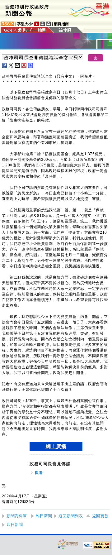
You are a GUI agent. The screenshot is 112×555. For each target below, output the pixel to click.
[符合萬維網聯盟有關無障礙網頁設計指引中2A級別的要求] (96, 545)
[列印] (31, 65)
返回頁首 (100, 516)
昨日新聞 (44, 516)
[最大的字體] (48, 24)
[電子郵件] (18, 65)
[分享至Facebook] (4, 65)
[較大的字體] (42, 24)
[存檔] (24, 65)
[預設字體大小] (36, 24)
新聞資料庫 (17, 516)
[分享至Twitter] (11, 65)
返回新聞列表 (70, 516)
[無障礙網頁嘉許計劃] (68, 543)
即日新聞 (15, 524)
